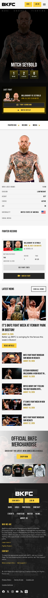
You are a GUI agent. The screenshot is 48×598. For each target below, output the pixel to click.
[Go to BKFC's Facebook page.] (3, 591)
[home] (8, 4)
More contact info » (8, 563)
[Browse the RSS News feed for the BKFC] (21, 591)
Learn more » (6, 542)
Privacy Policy (6, 580)
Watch (30, 514)
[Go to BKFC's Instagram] (12, 591)
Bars (10, 507)
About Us (24, 518)
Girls (17, 507)
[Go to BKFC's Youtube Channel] (17, 591)
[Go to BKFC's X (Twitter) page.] (8, 591)
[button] (44, 4)
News (38, 514)
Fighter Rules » (7, 546)
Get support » (21, 563)
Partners (26, 507)
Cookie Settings (7, 585)
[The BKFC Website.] (24, 494)
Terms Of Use (18, 580)
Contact (36, 507)
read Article (9, 345)
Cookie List (30, 580)
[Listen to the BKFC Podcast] (26, 591)
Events (11, 514)
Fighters (20, 514)
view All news (38, 289)
